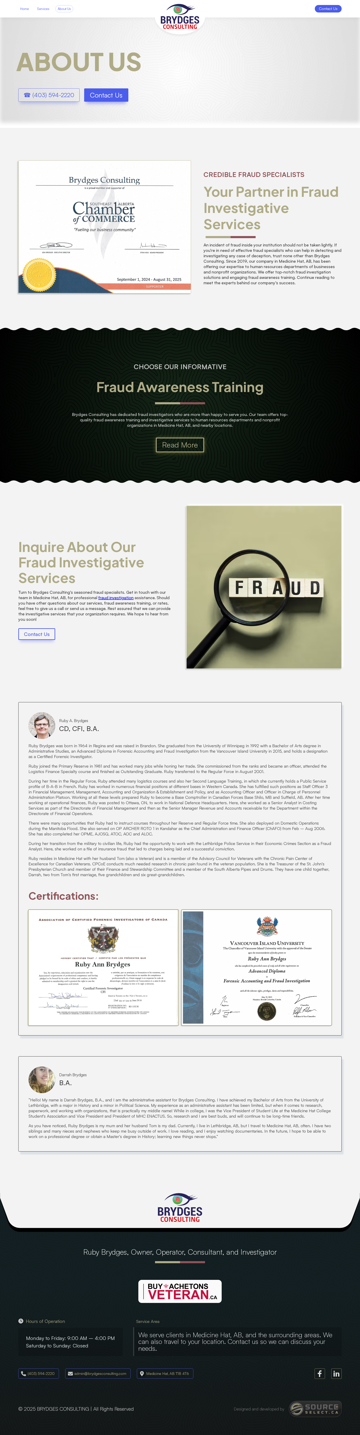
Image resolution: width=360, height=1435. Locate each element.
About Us (64, 9)
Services (43, 9)
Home (24, 9)
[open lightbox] (103, 968)
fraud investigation (116, 597)
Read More (180, 444)
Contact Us (106, 95)
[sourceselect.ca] (315, 1409)
